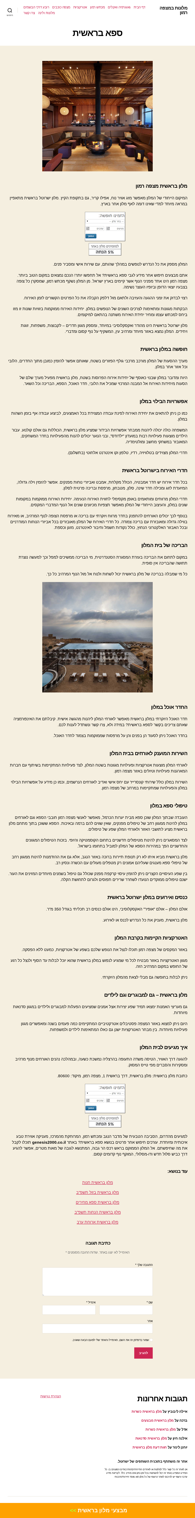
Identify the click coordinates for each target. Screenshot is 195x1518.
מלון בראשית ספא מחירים (97, 1202)
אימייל (91, 1302)
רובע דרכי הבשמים (36, 7)
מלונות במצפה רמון (173, 10)
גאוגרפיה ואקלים (119, 7)
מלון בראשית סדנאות (151, 1438)
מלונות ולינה (46, 13)
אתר (150, 1321)
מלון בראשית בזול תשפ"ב (97, 1192)
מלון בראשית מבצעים (157, 1420)
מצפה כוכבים (61, 7)
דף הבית (139, 7)
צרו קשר (29, 13)
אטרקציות (80, 7)
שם (150, 1302)
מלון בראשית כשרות (147, 1411)
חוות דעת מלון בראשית (150, 1447)
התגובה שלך (144, 1264)
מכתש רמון (97, 7)
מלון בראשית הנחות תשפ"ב (97, 1212)
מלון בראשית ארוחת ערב (97, 1222)
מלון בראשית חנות (97, 1182)
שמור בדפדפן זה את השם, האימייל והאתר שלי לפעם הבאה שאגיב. (110, 1340)
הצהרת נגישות (50, 1396)
